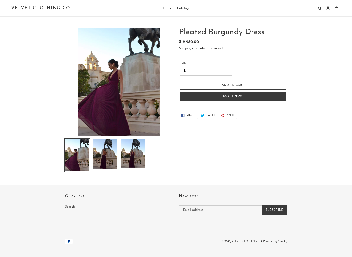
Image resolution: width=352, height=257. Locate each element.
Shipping (185, 48)
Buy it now (233, 96)
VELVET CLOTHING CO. (41, 8)
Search (70, 206)
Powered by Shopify (275, 241)
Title (183, 63)
